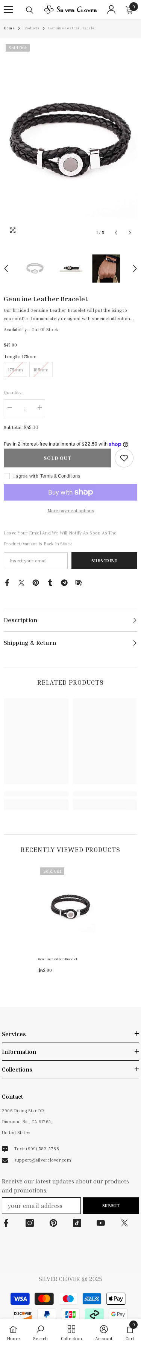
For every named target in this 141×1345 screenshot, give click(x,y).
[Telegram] (64, 582)
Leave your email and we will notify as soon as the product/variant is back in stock (60, 538)
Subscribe (104, 560)
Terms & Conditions (60, 476)
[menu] (8, 9)
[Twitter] (21, 582)
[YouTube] (101, 1223)
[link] (124, 458)
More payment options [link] (70, 510)
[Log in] (111, 9)
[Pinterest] (35, 582)
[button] (116, 232)
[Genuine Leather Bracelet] (70, 907)
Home (9, 28)
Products (31, 28)
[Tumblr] (50, 582)
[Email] (78, 582)
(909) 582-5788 (42, 1148)
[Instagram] (30, 1223)
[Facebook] (7, 582)
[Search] (29, 10)
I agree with (25, 476)
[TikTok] (77, 1223)
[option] (70, 141)
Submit (111, 1205)
